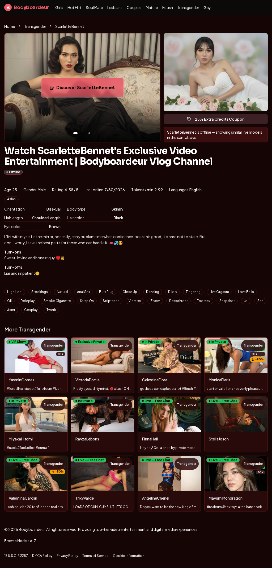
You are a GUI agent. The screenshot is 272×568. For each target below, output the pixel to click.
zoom (155, 301)
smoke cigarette (57, 301)
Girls (59, 7)
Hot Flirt (74, 7)
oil (9, 301)
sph (260, 301)
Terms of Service (95, 556)
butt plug (106, 292)
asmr (11, 310)
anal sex (83, 292)
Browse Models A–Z (20, 541)
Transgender (188, 7)
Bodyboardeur (27, 7)
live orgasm (219, 292)
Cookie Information (128, 556)
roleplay (28, 301)
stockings (39, 292)
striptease (111, 301)
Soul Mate (94, 7)
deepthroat (178, 301)
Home (9, 26)
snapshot (227, 301)
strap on (87, 301)
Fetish (167, 7)
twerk (51, 310)
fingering (193, 292)
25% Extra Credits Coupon (222, 120)
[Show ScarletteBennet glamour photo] (89, 133)
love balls (246, 292)
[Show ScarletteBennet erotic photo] (75, 133)
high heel (14, 292)
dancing (152, 292)
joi (246, 301)
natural (62, 292)
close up (129, 292)
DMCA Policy (42, 556)
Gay (207, 7)
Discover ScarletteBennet (89, 89)
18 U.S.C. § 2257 (16, 556)
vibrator (135, 301)
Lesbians (114, 7)
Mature (152, 7)
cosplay (30, 310)
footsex (203, 301)
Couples (134, 7)
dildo (172, 292)
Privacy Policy (67, 556)
